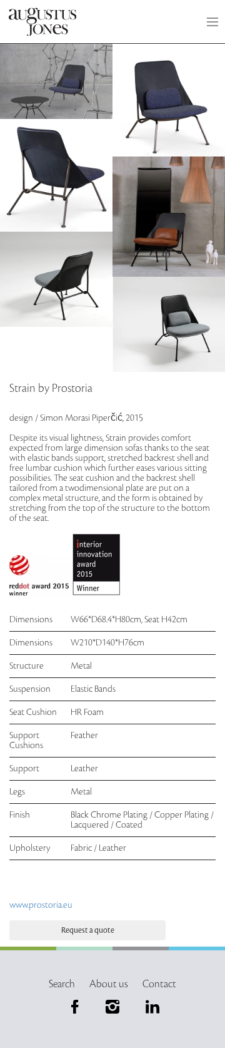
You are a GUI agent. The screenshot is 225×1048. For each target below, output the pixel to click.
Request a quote (87, 930)
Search (62, 984)
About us (108, 984)
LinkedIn (150, 1006)
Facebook (75, 1006)
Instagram (112, 1006)
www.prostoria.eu (40, 905)
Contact (159, 984)
